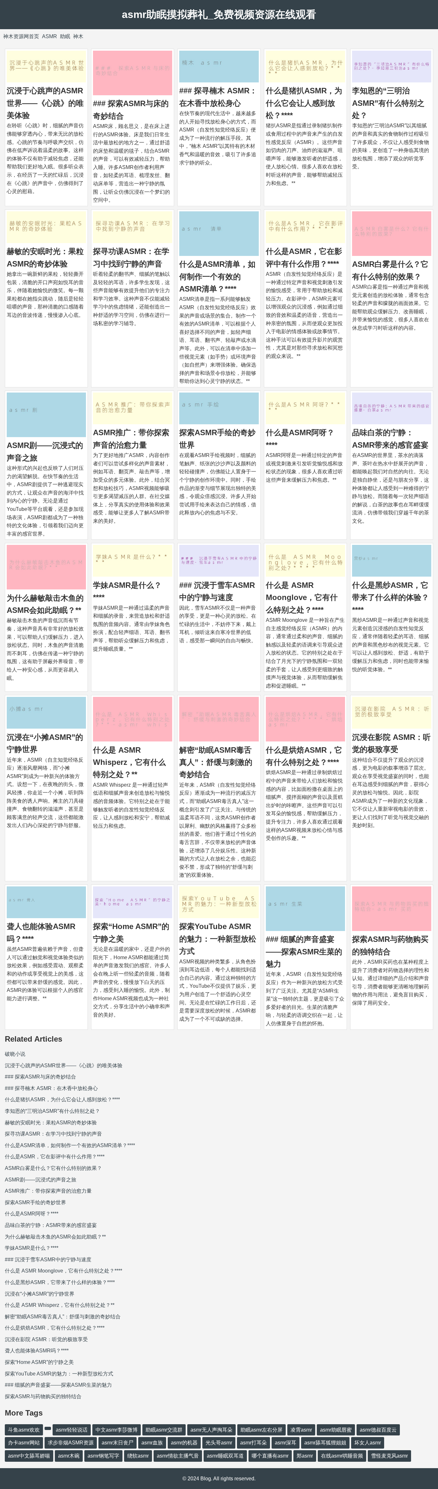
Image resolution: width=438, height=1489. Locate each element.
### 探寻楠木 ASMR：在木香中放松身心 (51, 1088)
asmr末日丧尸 (117, 1442)
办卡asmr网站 (24, 1442)
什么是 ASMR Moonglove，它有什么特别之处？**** (302, 597)
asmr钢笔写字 (103, 1456)
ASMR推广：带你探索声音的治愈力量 (48, 1191)
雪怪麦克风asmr (389, 1456)
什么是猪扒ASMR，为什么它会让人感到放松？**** (304, 103)
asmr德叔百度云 (378, 1430)
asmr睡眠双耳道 (225, 1456)
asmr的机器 (184, 1442)
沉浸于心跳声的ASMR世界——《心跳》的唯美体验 (45, 103)
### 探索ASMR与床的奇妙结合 (40, 1076)
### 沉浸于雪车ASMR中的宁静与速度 (48, 1259)
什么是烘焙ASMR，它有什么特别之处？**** (55, 1328)
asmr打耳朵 (253, 1442)
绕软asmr (138, 1456)
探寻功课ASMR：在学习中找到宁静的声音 (53, 1134)
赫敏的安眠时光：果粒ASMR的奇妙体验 (51, 1122)
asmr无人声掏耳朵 (211, 1430)
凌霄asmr (301, 1430)
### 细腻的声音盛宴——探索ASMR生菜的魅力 (304, 951)
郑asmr (305, 1456)
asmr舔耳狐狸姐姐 (325, 1442)
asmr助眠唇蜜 (336, 1430)
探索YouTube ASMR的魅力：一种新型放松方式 (217, 938)
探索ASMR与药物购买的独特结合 (43, 1396)
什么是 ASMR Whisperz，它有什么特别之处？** (129, 762)
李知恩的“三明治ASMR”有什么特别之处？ (388, 103)
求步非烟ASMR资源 (71, 1442)
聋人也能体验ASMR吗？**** (37, 1350)
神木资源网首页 (21, 36)
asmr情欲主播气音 (178, 1456)
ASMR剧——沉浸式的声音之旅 (40, 1179)
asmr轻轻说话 (72, 1430)
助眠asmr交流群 (164, 1430)
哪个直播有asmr (270, 1456)
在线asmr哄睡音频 (342, 1456)
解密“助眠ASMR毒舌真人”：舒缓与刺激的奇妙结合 (215, 762)
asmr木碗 (69, 1456)
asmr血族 (152, 1442)
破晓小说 (15, 1054)
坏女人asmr (367, 1442)
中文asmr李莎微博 (117, 1430)
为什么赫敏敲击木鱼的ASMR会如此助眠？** (55, 1236)
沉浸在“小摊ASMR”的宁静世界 (39, 1294)
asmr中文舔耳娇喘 (29, 1456)
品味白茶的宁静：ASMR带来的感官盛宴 (51, 1225)
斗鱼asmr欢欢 (24, 1430)
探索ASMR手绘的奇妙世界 (35, 1202)
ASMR (49, 36)
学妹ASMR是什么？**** (31, 1248)
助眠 (65, 36)
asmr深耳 (285, 1442)
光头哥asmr (219, 1442)
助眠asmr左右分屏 (261, 1430)
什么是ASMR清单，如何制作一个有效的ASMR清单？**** (217, 276)
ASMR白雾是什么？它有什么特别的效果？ (53, 1168)
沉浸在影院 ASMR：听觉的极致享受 (46, 1339)
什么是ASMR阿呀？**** (31, 1213)
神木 (78, 36)
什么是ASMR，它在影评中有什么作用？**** (55, 1156)
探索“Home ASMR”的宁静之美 (39, 1362)
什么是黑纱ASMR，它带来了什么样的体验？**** (390, 597)
